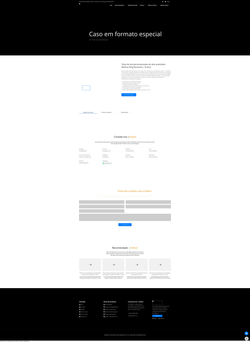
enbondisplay (105, 157)
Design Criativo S (109, 314)
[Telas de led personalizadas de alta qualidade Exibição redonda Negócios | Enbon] (90, 265)
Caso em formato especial (102, 39)
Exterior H (107, 312)
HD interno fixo (109, 309)
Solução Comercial (132, 5)
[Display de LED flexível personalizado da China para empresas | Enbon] (137, 265)
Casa (111, 5)
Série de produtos (119, 5)
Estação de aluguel (109, 307)
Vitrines (142, 5)
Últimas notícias (152, 5)
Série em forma (113, 316)
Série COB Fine (108, 304)
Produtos (83, 307)
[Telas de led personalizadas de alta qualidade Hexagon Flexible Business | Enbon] (160, 265)
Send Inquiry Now (125, 224)
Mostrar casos (84, 312)
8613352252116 (107, 163)
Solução (83, 309)
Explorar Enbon (164, 5)
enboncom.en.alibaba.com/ (85, 157)
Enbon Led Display (130, 157)
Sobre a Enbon (84, 314)
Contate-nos (84, 316)
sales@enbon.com (106, 151)
